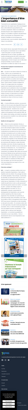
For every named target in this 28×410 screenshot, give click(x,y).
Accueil (3, 383)
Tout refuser (9, 404)
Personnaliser (8, 406)
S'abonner (21, 1)
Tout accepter (8, 401)
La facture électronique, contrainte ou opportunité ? (17, 292)
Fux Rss (3, 368)
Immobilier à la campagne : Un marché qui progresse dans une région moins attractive (17, 303)
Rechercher (4, 371)
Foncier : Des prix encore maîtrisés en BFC (17, 323)
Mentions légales (17, 402)
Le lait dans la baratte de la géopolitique (17, 314)
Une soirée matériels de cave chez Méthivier (17, 332)
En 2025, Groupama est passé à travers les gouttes (18, 342)
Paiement (4, 376)
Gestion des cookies (22, 405)
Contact (3, 385)
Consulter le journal (6, 373)
